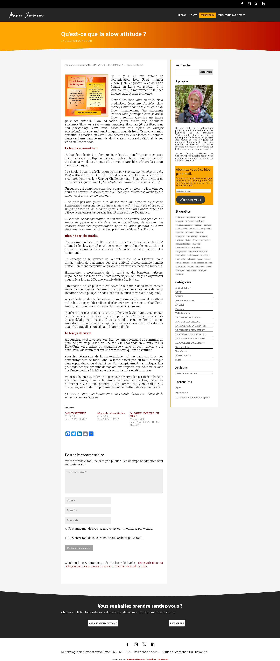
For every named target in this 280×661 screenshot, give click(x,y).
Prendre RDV (177, 623)
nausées (204, 255)
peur (200, 259)
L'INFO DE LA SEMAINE (187, 321)
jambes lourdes (183, 244)
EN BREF (179, 304)
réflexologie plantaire (202, 263)
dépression (192, 236)
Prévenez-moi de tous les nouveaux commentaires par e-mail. (111, 528)
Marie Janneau (76, 65)
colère (192, 229)
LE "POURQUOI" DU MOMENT (190, 334)
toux (209, 267)
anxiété (201, 217)
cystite (179, 232)
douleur (199, 232)
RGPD (145, 659)
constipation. (204, 229)
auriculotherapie (184, 225)
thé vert (200, 267)
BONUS (179, 296)
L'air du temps (182, 313)
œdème (179, 274)
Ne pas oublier (182, 347)
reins (207, 259)
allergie (180, 217)
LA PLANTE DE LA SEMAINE (190, 326)
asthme (199, 221)
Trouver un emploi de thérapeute (192, 397)
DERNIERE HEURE (184, 300)
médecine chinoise (198, 251)
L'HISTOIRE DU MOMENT (188, 317)
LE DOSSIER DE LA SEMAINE (190, 338)
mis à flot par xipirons (158, 659)
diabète (189, 232)
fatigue (179, 240)
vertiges (180, 270)
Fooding (179, 309)
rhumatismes (182, 263)
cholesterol (181, 229)
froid (195, 240)
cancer (198, 225)
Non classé (181, 351)
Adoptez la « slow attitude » (111, 413)
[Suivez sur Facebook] (242, 4)
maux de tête (182, 248)
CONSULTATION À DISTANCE (231, 15)
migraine (196, 248)
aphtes (179, 221)
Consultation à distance (103, 623)
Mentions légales (134, 659)
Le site (193, 15)
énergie (202, 270)
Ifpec (178, 387)
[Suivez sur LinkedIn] (263, 4)
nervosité (180, 259)
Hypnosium (181, 392)
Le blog (182, 15)
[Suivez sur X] (256, 4)
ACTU (178, 292)
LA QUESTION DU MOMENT (76, 40)
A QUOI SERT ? (183, 287)
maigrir (196, 244)
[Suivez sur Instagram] (249, 4)
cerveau (207, 225)
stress (190, 267)
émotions (191, 270)
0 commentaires (134, 65)
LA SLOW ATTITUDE (75, 413)
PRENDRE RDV (207, 15)
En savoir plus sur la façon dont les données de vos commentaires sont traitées (114, 564)
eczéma (203, 236)
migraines (181, 251)
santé (178, 359)
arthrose (189, 221)
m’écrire (181, 155)
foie (188, 240)
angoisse (191, 217)
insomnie (205, 240)
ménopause (193, 255)
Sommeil (180, 267)
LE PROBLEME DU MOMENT (190, 342)
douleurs (180, 236)
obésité (191, 259)
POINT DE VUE (183, 355)
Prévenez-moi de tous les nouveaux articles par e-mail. (106, 538)
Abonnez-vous (190, 200)
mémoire (180, 255)
